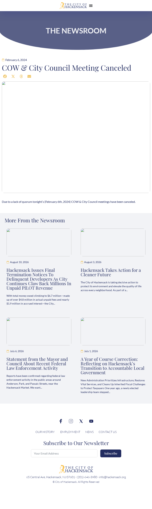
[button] (5, 76)
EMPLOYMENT (70, 432)
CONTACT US (108, 432)
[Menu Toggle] (91, 5)
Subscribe (110, 453)
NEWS (89, 432)
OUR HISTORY (45, 432)
